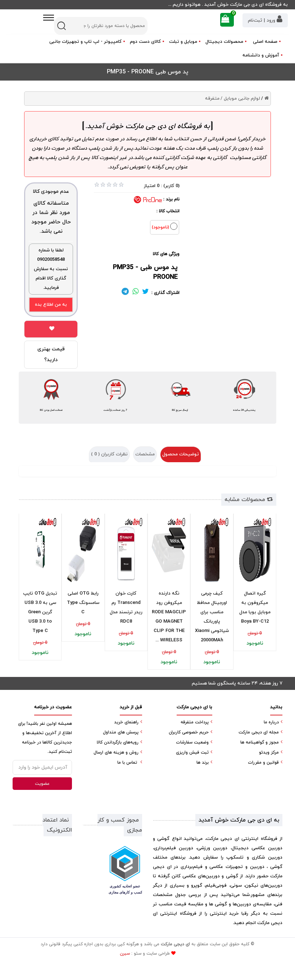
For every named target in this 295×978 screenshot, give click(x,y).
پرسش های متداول (121, 732)
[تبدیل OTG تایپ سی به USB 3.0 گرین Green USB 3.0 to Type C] (40, 550)
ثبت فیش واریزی (192, 752)
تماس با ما (127, 762)
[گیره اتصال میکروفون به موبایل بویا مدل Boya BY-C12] (255, 550)
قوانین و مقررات (263, 762)
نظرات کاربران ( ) (109, 454)
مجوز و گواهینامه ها (259, 742)
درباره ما (271, 722)
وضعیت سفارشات (192, 742)
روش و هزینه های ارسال (116, 752)
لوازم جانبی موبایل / (240, 98)
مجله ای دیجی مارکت (259, 732)
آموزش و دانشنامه (260, 55)
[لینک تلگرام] (125, 293)
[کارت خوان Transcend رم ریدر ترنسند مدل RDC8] (126, 550)
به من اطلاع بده (51, 304)
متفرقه (212, 98)
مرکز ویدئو (269, 752)
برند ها (202, 762)
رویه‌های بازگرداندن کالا (118, 742)
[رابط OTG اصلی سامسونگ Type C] (83, 550)
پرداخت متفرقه (195, 722)
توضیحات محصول (180, 454)
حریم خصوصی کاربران (189, 732)
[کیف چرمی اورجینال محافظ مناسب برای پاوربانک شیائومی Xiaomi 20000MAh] (212, 550)
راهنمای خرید (126, 722)
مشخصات (145, 454)
